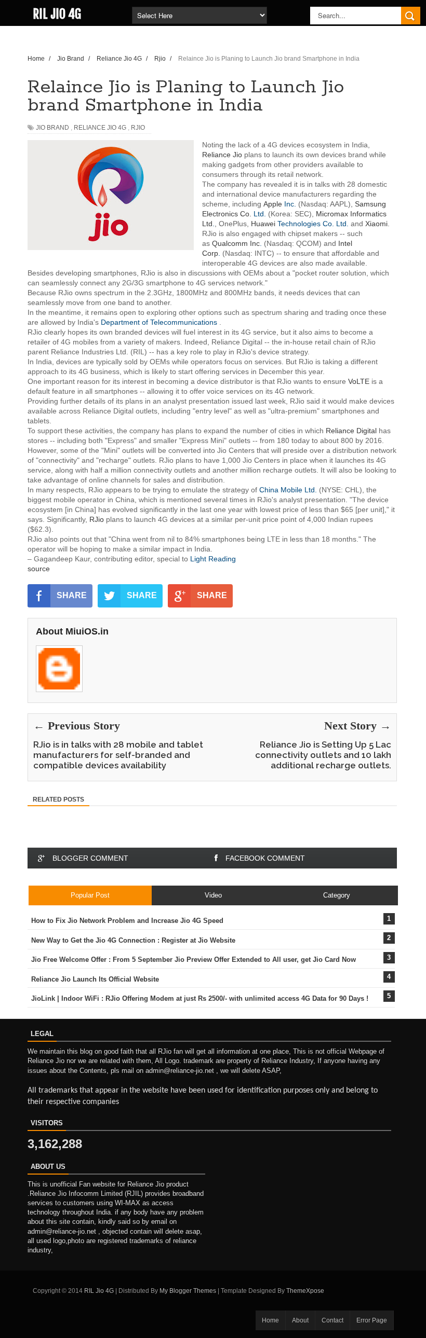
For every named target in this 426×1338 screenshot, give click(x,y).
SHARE (72, 595)
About (300, 1320)
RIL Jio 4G (57, 14)
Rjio (138, 127)
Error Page (371, 1320)
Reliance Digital (351, 430)
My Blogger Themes (187, 1290)
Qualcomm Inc (236, 243)
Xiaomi (376, 223)
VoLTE (358, 381)
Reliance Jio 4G (100, 127)
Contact (332, 1320)
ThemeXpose (305, 1290)
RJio (96, 519)
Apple (272, 204)
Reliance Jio (222, 154)
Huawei (263, 223)
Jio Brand (52, 127)
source (39, 568)
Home (270, 1320)
